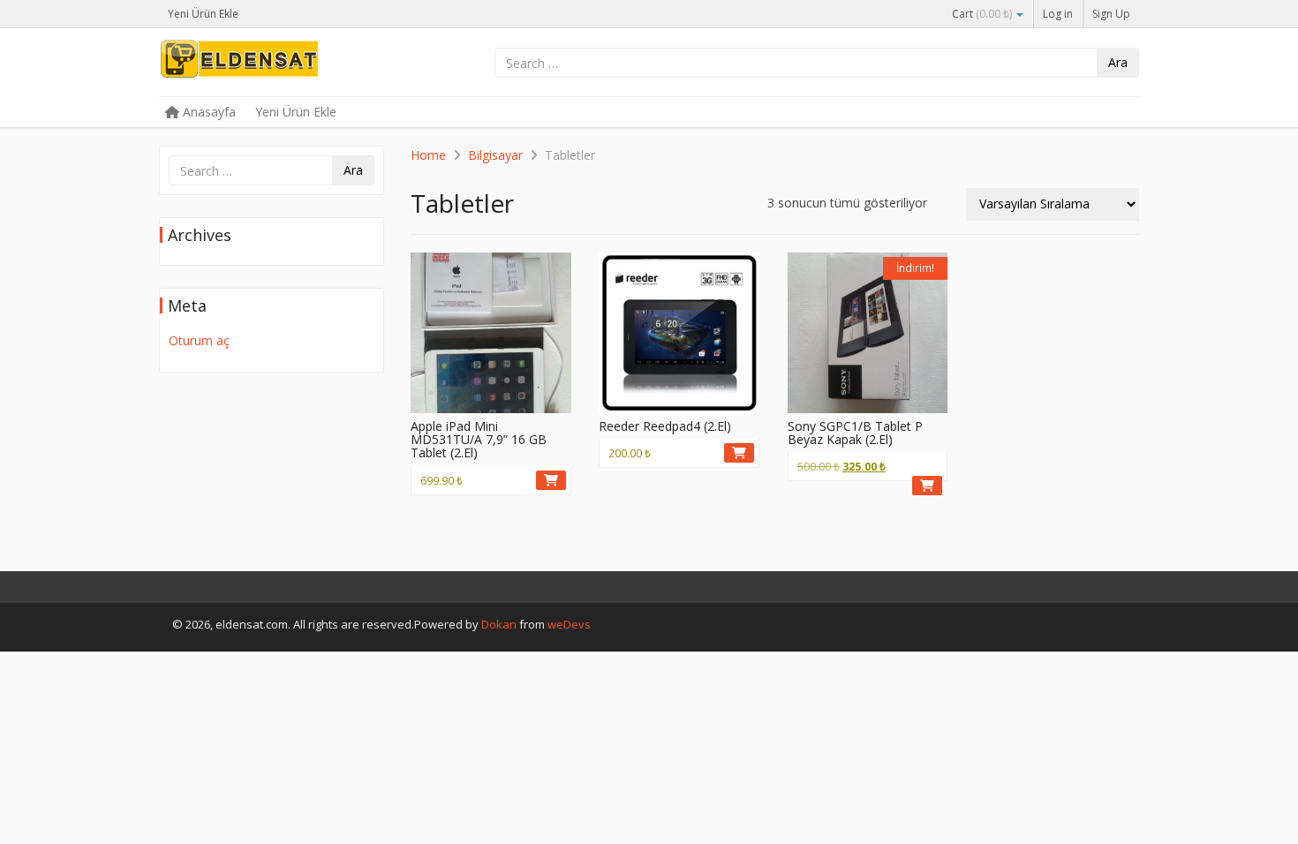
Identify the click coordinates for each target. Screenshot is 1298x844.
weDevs (569, 624)
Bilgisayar (495, 155)
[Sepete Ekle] (551, 480)
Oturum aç (199, 340)
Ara (1118, 62)
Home (428, 155)
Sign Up (1111, 13)
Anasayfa (207, 111)
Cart (982, 13)
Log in (1058, 13)
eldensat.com (291, 63)
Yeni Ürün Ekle (203, 13)
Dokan (499, 624)
